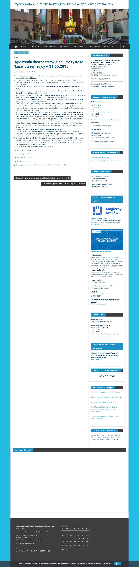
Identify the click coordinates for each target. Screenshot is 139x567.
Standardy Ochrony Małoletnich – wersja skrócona (106, 161)
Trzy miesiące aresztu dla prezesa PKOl (102, 402)
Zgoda (117, 564)
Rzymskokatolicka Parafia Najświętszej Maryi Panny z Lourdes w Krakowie (64, 4)
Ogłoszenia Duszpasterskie (21, 52)
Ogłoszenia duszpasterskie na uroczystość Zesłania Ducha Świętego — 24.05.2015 (42, 178)
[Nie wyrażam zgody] (136, 564)
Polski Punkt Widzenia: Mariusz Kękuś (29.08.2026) (106, 397)
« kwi (62, 549)
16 (83, 538)
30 (83, 545)
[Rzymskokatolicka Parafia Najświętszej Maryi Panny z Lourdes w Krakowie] (69, 26)
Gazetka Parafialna (79, 47)
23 (83, 542)
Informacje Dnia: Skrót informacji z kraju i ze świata (106, 392)
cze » (66, 549)
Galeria (105, 47)
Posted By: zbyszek (20, 72)
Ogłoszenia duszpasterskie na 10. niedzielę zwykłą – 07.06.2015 (63, 184)
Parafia (23, 47)
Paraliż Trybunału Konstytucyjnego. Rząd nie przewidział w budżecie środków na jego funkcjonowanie (104, 409)
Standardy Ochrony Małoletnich (100, 157)
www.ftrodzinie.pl (96, 359)
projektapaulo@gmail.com (102, 294)
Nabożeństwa (95, 47)
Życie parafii (63, 47)
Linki (112, 47)
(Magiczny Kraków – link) (99, 218)
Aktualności (34, 47)
